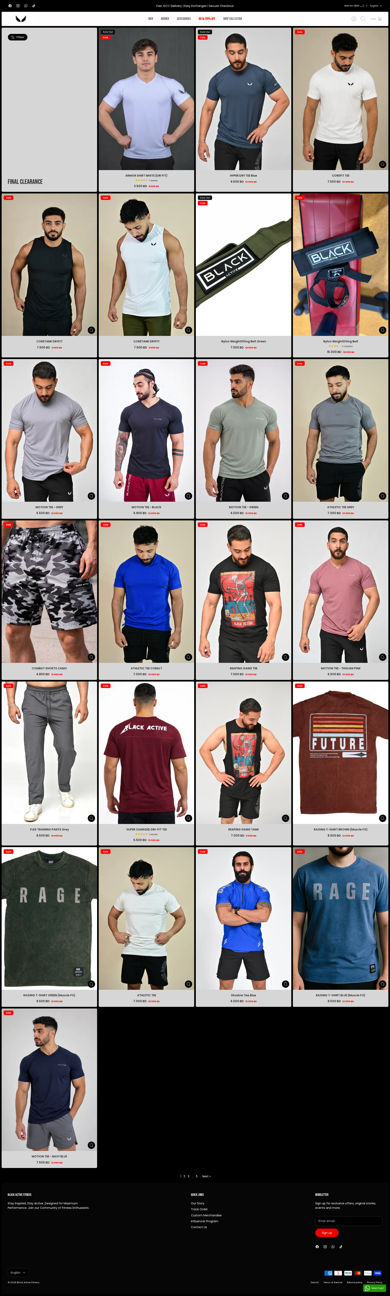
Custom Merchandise (206, 1215)
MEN (150, 19)
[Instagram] (18, 6)
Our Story (197, 1203)
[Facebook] (10, 6)
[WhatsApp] (26, 6)
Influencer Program (204, 1221)
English (374, 5)
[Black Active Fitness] (21, 19)
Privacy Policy (374, 1282)
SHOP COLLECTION (232, 19)
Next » (206, 1176)
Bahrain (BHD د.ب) (354, 5)
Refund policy (354, 1282)
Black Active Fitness (28, 1282)
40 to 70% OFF (207, 19)
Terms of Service (332, 1282)
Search (315, 1282)
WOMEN (165, 19)
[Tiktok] (34, 6)
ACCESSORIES (184, 19)
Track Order (199, 1209)
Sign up (327, 1233)
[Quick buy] (382, 164)
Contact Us (199, 1227)
